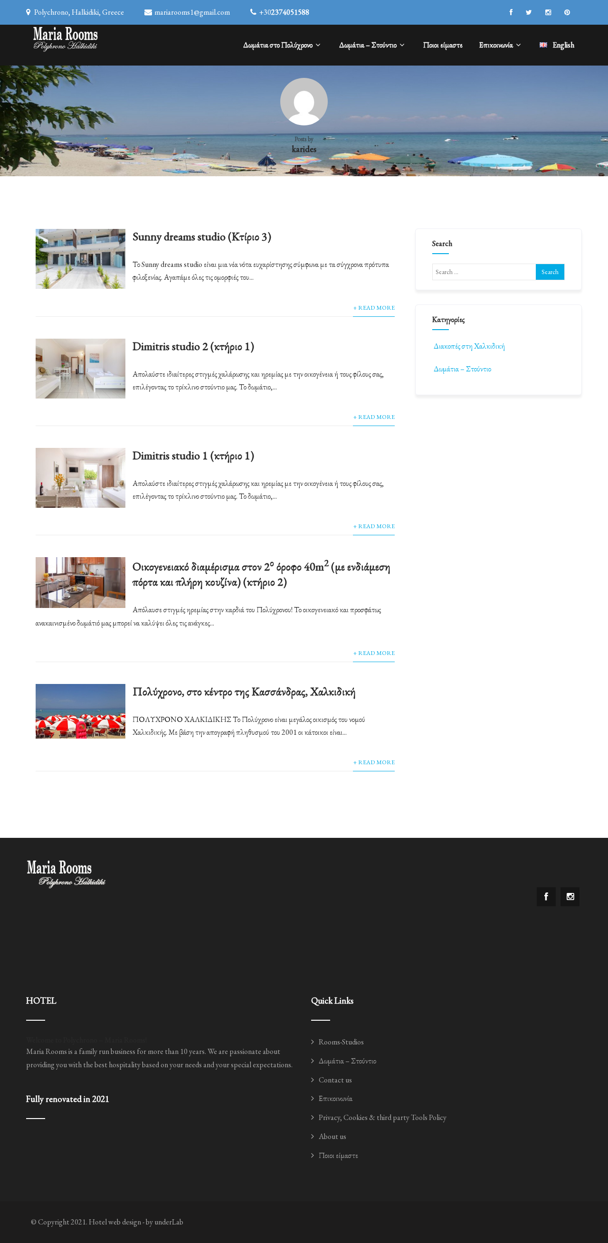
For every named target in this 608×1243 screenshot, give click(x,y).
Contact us (335, 1080)
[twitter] (529, 12)
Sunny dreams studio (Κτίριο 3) (202, 236)
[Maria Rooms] (65, 38)
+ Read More (374, 308)
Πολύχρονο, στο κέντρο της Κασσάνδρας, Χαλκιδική (244, 691)
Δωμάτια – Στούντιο (368, 45)
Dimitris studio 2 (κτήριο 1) (193, 346)
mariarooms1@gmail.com (192, 12)
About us (332, 1136)
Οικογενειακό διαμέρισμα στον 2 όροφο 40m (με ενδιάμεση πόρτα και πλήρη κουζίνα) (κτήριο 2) (261, 574)
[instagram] (548, 12)
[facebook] (511, 12)
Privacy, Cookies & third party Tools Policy (382, 1117)
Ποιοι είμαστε (443, 45)
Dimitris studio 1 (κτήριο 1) (193, 455)
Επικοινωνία (496, 45)
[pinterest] (567, 12)
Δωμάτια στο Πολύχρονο (278, 45)
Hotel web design (115, 1222)
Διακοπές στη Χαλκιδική (469, 346)
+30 (284, 12)
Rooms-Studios (341, 1042)
